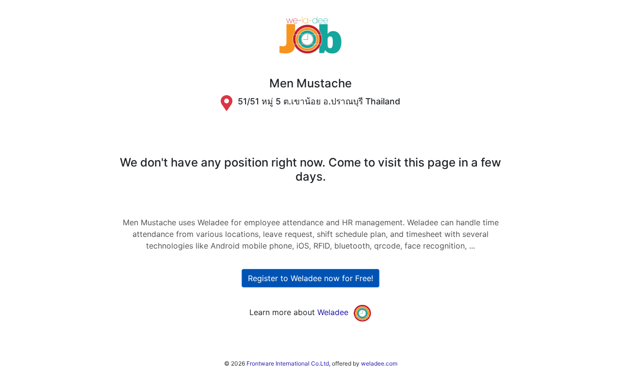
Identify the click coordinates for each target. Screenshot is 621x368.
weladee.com (379, 363)
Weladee (332, 313)
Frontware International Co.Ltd (287, 363)
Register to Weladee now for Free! (310, 278)
